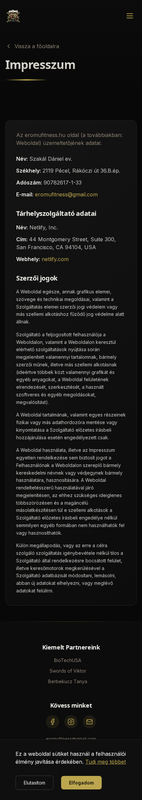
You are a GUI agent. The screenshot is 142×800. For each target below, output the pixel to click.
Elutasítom (34, 782)
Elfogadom (81, 782)
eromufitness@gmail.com (66, 194)
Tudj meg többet (105, 761)
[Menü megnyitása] (130, 16)
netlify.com (55, 259)
